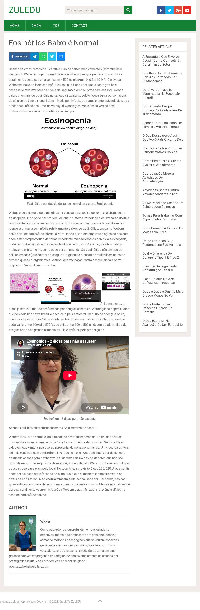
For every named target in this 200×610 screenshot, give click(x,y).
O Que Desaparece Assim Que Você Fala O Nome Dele (162, 137)
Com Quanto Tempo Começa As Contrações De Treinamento (162, 110)
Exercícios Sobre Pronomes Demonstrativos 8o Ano (162, 150)
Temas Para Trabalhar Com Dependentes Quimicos (162, 217)
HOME (15, 25)
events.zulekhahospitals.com (18, 601)
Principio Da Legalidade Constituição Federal (159, 268)
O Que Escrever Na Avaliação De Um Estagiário (162, 323)
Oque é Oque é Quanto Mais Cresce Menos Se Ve (162, 293)
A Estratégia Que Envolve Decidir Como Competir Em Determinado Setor (162, 60)
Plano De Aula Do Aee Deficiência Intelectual (158, 281)
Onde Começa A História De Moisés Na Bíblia (162, 230)
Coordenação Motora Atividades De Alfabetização (158, 177)
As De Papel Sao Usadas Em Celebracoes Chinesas (163, 205)
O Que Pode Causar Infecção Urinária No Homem (157, 308)
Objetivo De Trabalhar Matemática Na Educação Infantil (161, 93)
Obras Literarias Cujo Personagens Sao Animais (161, 243)
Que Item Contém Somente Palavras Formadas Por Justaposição (162, 77)
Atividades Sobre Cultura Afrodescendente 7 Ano (160, 192)
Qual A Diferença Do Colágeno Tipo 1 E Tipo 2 (160, 255)
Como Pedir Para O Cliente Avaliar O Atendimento (161, 163)
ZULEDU (25, 10)
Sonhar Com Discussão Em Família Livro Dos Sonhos (162, 125)
